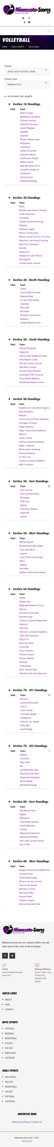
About (8, 999)
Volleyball (33, 46)
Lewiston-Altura (28, 154)
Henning (23, 628)
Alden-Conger (26, 112)
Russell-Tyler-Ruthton (30, 370)
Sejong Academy (27, 453)
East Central (26, 490)
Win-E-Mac (25, 844)
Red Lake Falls (26, 892)
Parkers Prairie (26, 654)
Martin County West (28, 232)
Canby (23, 288)
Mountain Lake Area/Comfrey (33, 240)
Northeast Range (28, 784)
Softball (10, 1096)
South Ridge (26, 729)
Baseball (10, 1033)
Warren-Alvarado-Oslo (29, 904)
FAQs (7, 1004)
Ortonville (24, 646)
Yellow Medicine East (30, 322)
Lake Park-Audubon (29, 635)
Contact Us (36, 1121)
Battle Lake (25, 601)
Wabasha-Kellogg (28, 180)
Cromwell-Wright (28, 714)
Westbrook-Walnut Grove (31, 382)
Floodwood (25, 717)
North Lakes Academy (29, 449)
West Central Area (28, 669)
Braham (23, 415)
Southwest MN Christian (31, 374)
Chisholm (24, 758)
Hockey (9, 1091)
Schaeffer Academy (29, 169)
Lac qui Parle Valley (29, 300)
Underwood (25, 665)
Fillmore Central (28, 120)
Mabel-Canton (27, 162)
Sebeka (23, 564)
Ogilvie (23, 505)
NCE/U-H (24, 639)
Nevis (22, 560)
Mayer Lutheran (26, 445)
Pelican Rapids (26, 658)
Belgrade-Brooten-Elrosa (31, 605)
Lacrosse (10, 1057)
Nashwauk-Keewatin (30, 777)
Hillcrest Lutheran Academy (33, 631)
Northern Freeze (27, 888)
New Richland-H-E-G (30, 165)
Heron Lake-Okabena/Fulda (33, 355)
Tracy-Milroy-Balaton (29, 378)
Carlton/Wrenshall (29, 702)
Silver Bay (25, 725)
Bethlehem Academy (30, 116)
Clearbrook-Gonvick (29, 821)
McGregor (25, 497)
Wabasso (24, 318)
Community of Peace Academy (34, 419)
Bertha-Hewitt (27, 542)
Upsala (23, 516)
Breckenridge (26, 616)
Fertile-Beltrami (27, 825)
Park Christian (26, 650)
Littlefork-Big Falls (29, 769)
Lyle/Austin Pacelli (29, 158)
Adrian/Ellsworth (27, 348)
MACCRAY (25, 307)
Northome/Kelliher (29, 836)
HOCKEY (9, 1043)
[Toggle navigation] (49, 31)
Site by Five (27, 1141)
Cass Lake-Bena (27, 549)
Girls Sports (18, 46)
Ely (21, 766)
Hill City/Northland (29, 493)
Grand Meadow (27, 128)
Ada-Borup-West (28, 810)
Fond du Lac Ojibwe (29, 721)
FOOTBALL (10, 1028)
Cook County (26, 710)
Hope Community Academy (32, 430)
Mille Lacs (25, 501)
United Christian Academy (32, 460)
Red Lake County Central (32, 840)
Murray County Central (30, 363)
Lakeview (24, 303)
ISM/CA (22, 434)
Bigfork (23, 754)
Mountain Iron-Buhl (29, 773)
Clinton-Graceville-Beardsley (33, 620)
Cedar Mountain (27, 214)
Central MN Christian (30, 292)
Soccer (9, 1048)
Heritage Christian (28, 422)
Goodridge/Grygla (28, 877)
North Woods (26, 781)
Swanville (24, 512)
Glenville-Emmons (29, 124)
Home (4, 46)
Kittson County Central (30, 881)
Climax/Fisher (26, 873)
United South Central (29, 263)
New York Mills (26, 643)
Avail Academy (26, 411)
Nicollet (23, 248)
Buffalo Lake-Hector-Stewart (33, 210)
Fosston (23, 829)
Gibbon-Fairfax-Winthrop (31, 221)
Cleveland (24, 217)
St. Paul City (25, 456)
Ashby (22, 597)
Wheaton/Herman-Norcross (33, 673)
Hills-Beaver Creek (28, 359)
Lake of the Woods (28, 885)
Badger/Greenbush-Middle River (35, 870)
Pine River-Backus (29, 508)
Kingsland (25, 143)
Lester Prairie (25, 438)
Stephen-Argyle (26, 900)
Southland (25, 173)
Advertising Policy (20, 1121)
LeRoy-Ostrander (28, 150)
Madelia (23, 225)
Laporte (23, 553)
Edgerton (24, 352)
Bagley (23, 814)
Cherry (23, 706)
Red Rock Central (27, 367)
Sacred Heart (25, 896)
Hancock (23, 624)
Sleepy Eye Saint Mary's (30, 255)
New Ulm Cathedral (28, 244)
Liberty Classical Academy (31, 441)
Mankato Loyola (26, 229)
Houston (24, 135)
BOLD (21, 206)
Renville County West (30, 315)
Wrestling (10, 1053)
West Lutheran (26, 464)
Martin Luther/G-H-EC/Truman (34, 236)
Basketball (11, 1086)
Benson (23, 609)
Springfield (24, 259)
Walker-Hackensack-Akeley (33, 572)
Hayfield (24, 131)
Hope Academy (26, 426)
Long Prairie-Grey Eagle (31, 557)
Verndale (24, 568)
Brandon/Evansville (29, 612)
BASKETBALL (11, 1038)
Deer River (25, 762)
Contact (9, 1009)
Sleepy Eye (24, 251)
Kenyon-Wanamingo (30, 139)
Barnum (24, 698)
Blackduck (25, 818)
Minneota (24, 311)
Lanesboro (25, 146)
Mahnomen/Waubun (30, 833)
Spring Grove (26, 177)
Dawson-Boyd (26, 296)
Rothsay (23, 662)
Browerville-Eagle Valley (31, 545)
